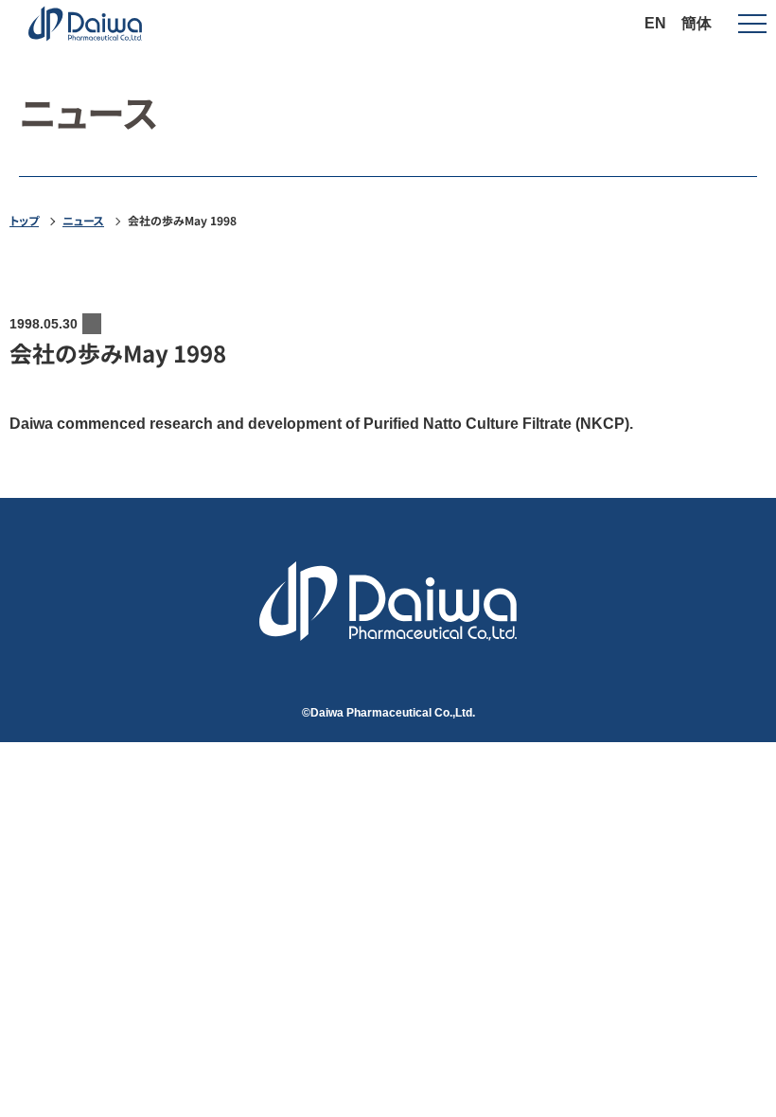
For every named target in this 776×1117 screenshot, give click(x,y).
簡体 (696, 23)
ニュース (83, 220)
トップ (24, 220)
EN (655, 23)
